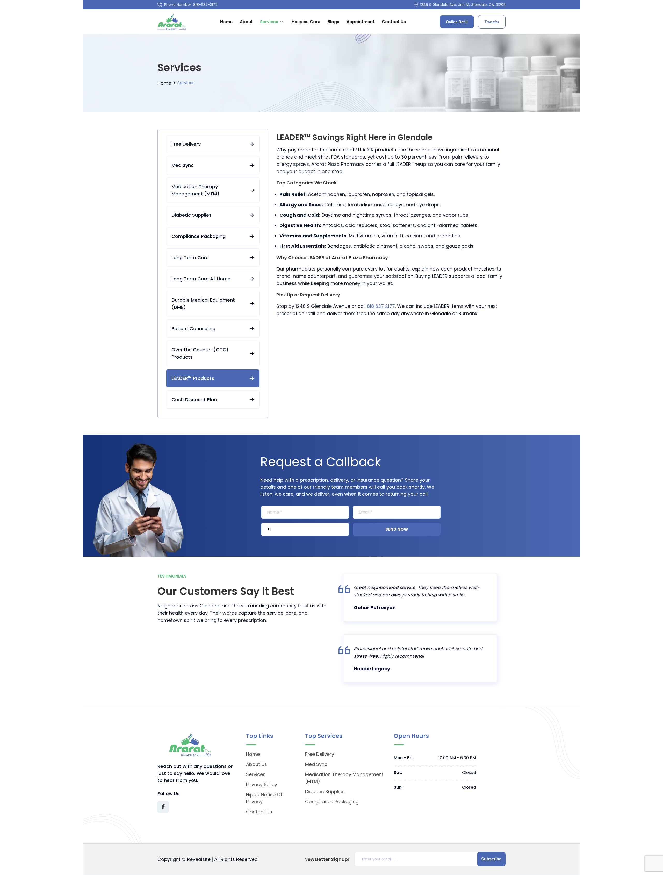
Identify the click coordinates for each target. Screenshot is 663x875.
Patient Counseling (193, 328)
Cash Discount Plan (194, 399)
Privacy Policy (261, 784)
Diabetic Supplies (191, 215)
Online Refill (457, 22)
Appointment (360, 22)
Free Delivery (186, 144)
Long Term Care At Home (200, 278)
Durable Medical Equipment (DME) (203, 303)
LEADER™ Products (192, 378)
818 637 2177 (381, 306)
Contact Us (394, 22)
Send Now (396, 529)
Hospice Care (306, 22)
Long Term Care (190, 257)
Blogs (333, 22)
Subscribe (491, 859)
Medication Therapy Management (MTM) (195, 190)
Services (269, 22)
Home (226, 22)
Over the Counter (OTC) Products (199, 353)
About (246, 22)
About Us (256, 764)
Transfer (492, 22)
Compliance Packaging (198, 236)
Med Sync (182, 165)
